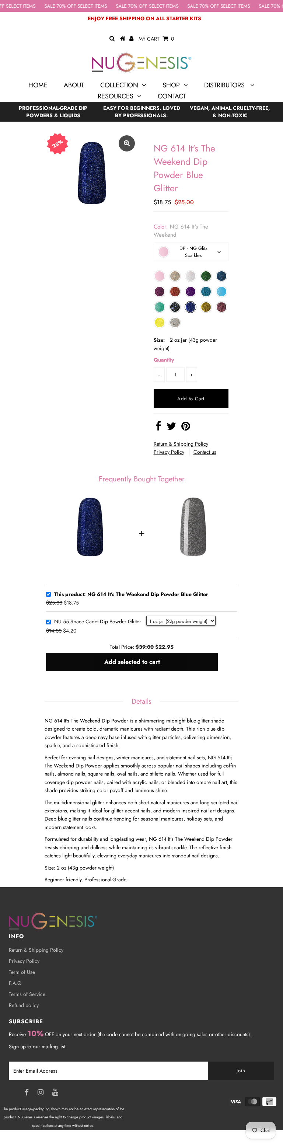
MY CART (156, 38)
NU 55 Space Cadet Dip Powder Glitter (97, 622)
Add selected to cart (132, 662)
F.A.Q (15, 983)
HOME (38, 85)
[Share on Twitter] (171, 428)
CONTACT (172, 96)
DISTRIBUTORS (225, 85)
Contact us (204, 452)
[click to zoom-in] (127, 143)
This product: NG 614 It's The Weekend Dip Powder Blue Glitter (131, 594)
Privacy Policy (169, 452)
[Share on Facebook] (158, 428)
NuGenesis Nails (61, 1142)
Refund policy (24, 1005)
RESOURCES (115, 96)
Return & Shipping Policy (181, 443)
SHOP (171, 85)
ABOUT (74, 85)
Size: (159, 340)
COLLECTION (119, 85)
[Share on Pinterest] (185, 428)
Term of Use (22, 972)
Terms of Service (27, 994)
